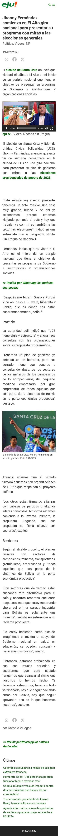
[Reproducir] (6, 128)
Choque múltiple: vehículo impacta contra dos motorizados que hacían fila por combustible (28, 790)
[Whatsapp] (6, 59)
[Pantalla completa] (51, 128)
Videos (19, 43)
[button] (29, 116)
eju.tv (6, 134)
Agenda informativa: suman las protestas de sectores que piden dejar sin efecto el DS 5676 (28, 812)
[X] (22, 59)
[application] (29, 116)
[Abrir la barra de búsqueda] (50, 5)
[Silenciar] (46, 128)
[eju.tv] (9, 5)
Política (7, 43)
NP (28, 43)
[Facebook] (14, 59)
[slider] (26, 128)
